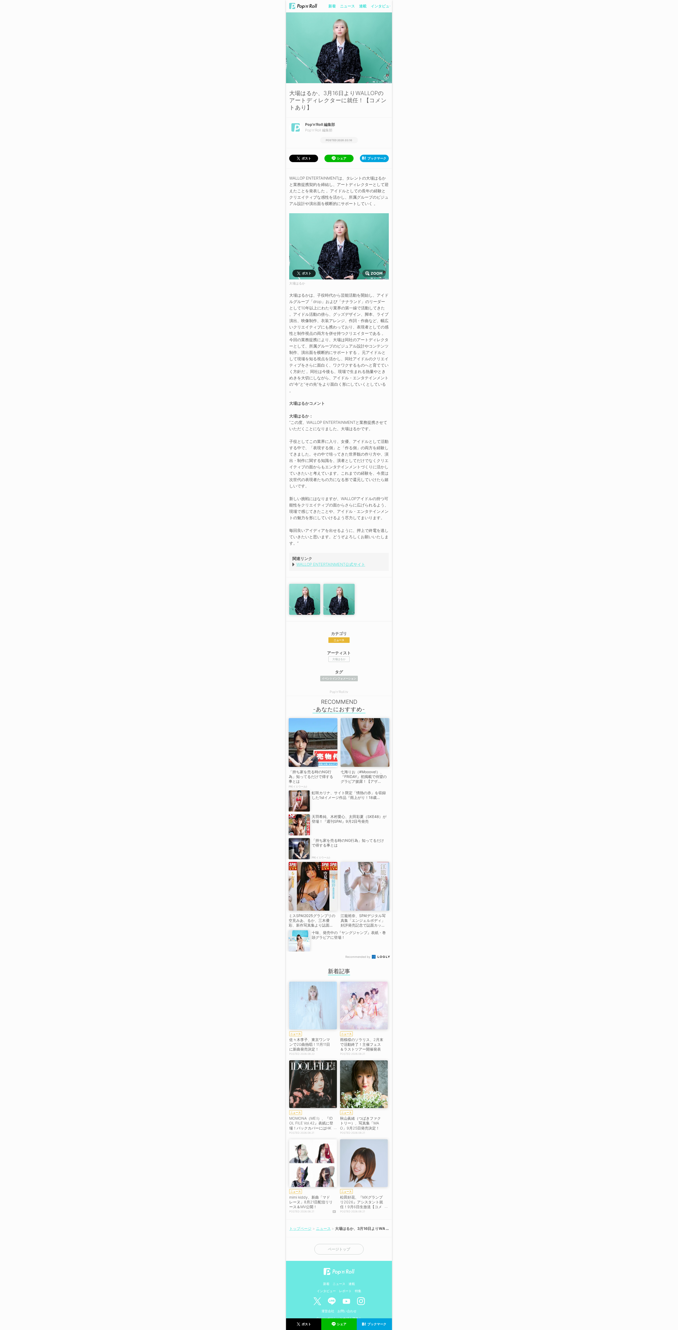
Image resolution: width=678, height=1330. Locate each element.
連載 (363, 6)
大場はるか (339, 659)
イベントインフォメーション (339, 678)
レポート (345, 1291)
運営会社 (328, 1311)
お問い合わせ (346, 1311)
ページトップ (339, 1249)
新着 (332, 6)
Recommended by (358, 957)
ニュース (347, 6)
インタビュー (382, 6)
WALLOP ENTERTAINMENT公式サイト (330, 564)
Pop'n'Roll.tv (339, 692)
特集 (358, 1291)
